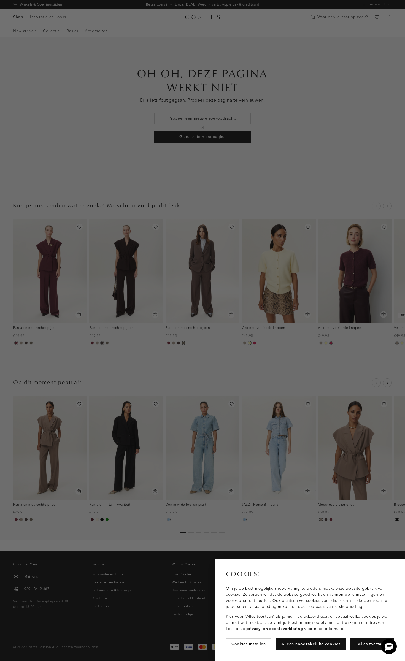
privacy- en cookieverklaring (274, 628)
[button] (389, 646)
